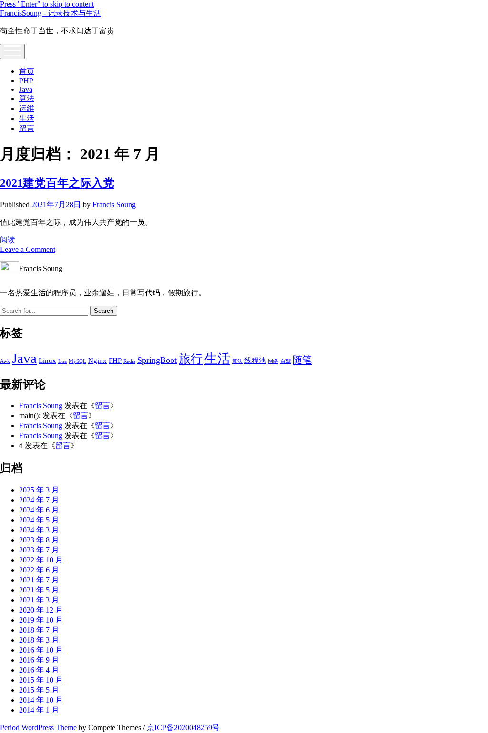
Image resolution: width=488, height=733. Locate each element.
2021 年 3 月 (39, 600)
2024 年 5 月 (39, 520)
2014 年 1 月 (39, 710)
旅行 (191, 358)
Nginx (97, 360)
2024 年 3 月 (39, 530)
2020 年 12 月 (41, 610)
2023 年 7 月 (39, 550)
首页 (26, 71)
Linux (47, 360)
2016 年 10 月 (41, 650)
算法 (26, 98)
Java (25, 89)
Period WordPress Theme (38, 727)
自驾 (285, 361)
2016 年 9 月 (39, 660)
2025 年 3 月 (39, 490)
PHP (26, 81)
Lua (62, 361)
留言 (26, 128)
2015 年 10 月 (41, 680)
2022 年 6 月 (39, 570)
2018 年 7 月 (39, 630)
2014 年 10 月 (41, 700)
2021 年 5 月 (39, 590)
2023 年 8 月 (39, 540)
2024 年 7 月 (39, 500)
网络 (273, 361)
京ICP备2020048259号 (183, 727)
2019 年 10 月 (41, 620)
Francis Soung (114, 205)
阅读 (7, 240)
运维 (26, 108)
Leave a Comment (27, 249)
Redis (129, 361)
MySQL (77, 361)
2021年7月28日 (56, 205)
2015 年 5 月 (39, 690)
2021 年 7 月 (39, 580)
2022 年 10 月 (41, 560)
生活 (26, 118)
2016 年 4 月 (39, 670)
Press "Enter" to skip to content (47, 4)
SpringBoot (157, 360)
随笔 (302, 359)
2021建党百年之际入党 (57, 183)
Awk (5, 361)
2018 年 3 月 (39, 640)
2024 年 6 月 (39, 510)
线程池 (255, 360)
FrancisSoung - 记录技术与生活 (50, 13)
